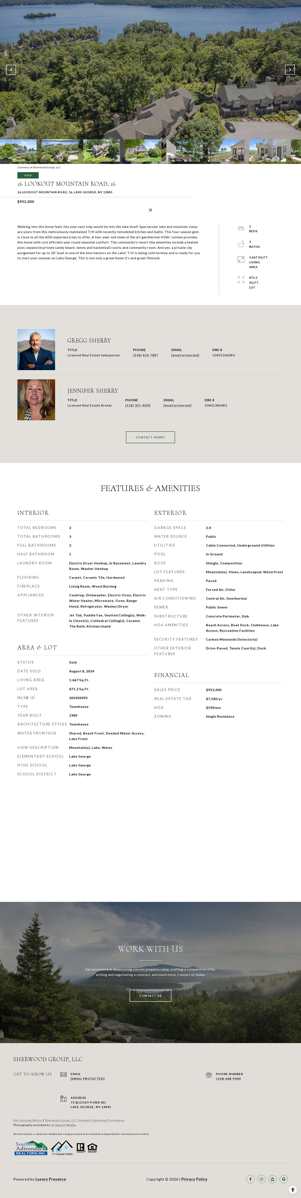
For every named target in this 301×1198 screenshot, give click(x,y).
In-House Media (63, 1125)
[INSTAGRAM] (261, 1179)
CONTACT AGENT (150, 437)
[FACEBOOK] (250, 1179)
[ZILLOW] (272, 1179)
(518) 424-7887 (145, 355)
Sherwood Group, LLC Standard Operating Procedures (85, 1120)
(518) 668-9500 (228, 1078)
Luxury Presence (50, 1179)
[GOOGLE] (284, 1179)
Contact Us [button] (150, 995)
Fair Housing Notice (27, 1120)
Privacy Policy (194, 1179)
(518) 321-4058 (137, 405)
